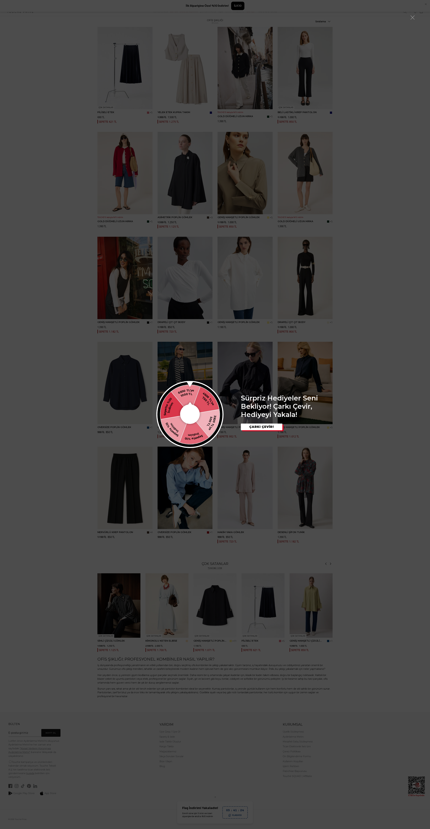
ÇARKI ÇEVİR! (261, 427)
